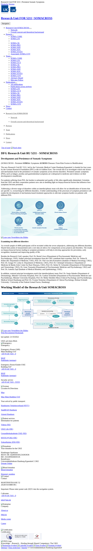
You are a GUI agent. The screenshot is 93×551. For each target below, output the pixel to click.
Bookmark (19, 333)
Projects (9, 34)
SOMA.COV (16, 76)
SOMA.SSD (15, 47)
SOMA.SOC (16, 50)
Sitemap (4, 548)
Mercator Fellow (17, 80)
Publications (10, 82)
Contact (9, 108)
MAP (3, 358)
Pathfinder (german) (8, 360)
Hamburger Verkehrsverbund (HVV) (15, 406)
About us (4, 510)
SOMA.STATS (17, 52)
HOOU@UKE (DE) (9, 438)
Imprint (24, 548)
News (8, 106)
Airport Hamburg (7, 414)
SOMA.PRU (16, 45)
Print (3, 333)
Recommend (10, 333)
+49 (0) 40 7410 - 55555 (10, 382)
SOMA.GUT (16, 63)
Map (2, 392)
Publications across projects (21, 87)
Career (3, 523)
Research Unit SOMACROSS (18, 28)
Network (14, 30)
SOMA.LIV (15, 39)
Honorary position (8, 474)
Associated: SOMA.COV (20, 54)
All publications (17, 84)
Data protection (14, 548)
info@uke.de (6, 500)
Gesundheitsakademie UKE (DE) (14, 433)
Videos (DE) (6, 425)
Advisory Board (17, 78)
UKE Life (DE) (7, 429)
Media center (6, 519)
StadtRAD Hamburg (9, 410)
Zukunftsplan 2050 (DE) (10, 442)
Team (8, 56)
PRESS (4, 515)
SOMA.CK (15, 43)
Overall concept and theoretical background (27, 32)
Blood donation (7, 470)
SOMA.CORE (16, 36)
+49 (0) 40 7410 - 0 (8, 354)
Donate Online (6, 463)
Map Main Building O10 (10, 397)
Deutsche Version (7, 4)
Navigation (5, 23)
